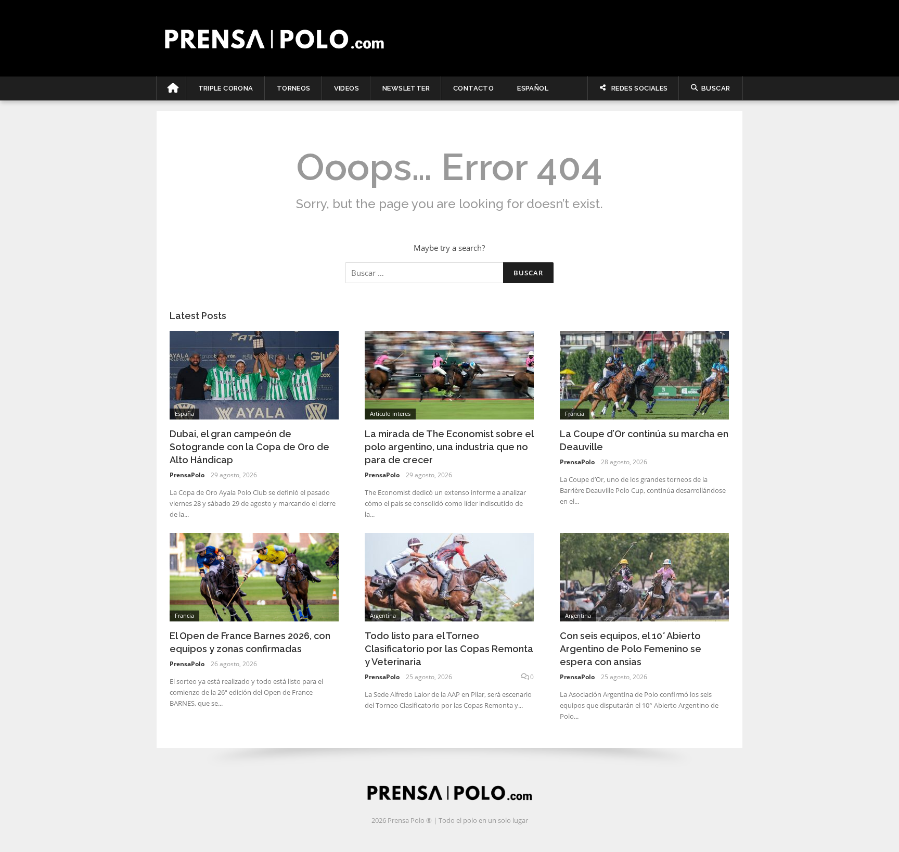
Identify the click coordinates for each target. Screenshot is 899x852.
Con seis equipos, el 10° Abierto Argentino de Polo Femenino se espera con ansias (630, 648)
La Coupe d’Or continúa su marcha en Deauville (644, 440)
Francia (574, 413)
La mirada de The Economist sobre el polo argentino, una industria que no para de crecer (449, 446)
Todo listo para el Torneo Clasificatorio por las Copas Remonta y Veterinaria (449, 648)
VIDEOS (346, 88)
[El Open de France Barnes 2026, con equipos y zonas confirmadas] (254, 576)
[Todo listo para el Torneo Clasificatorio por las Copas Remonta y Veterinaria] (449, 576)
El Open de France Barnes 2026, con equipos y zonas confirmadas (250, 642)
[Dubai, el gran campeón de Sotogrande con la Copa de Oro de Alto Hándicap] (254, 374)
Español (532, 88)
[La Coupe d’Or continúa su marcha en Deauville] (644, 374)
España (184, 413)
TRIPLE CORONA (225, 88)
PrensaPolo (187, 474)
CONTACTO (473, 88)
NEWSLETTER (406, 88)
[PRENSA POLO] (449, 38)
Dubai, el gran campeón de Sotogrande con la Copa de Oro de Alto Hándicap (249, 446)
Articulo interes (390, 413)
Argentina (383, 615)
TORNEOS (294, 88)
